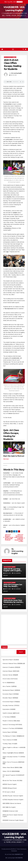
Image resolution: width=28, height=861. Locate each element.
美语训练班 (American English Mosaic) (13, 820)
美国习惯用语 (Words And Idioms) (12, 803)
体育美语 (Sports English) (10, 784)
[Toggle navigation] (13, 49)
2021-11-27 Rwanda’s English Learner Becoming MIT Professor (9, 537)
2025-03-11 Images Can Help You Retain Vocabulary (12, 586)
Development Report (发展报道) (11, 690)
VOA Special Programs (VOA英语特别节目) (13, 775)
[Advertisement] (14, 33)
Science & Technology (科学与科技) (12, 724)
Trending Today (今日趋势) (10, 743)
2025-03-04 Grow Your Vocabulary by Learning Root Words (13, 602)
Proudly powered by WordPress (9, 849)
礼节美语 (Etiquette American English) (13, 799)
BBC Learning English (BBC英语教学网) (14, 857)
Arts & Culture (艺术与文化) (10, 678)
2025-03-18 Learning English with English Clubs (11, 570)
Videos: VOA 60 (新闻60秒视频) (11, 771)
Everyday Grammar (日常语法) (11, 705)
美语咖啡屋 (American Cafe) (10, 811)
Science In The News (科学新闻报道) (13, 728)
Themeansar (14, 850)
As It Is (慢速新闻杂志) (9, 682)
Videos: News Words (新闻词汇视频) (12, 767)
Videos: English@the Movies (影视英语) (13, 753)
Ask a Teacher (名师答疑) (10, 686)
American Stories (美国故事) (10, 675)
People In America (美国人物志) (11, 720)
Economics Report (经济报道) (11, 694)
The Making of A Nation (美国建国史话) (13, 736)
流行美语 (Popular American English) (13, 795)
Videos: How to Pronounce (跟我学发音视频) (13, 762)
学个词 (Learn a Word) (9, 792)
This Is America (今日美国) (10, 740)
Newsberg (22, 849)
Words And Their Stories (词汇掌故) (12, 780)
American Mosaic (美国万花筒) (11, 671)
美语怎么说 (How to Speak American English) (13, 815)
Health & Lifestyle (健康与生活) (11, 713)
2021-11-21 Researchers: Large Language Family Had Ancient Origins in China (18, 538)
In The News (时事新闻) (9, 717)
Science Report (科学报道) (10, 732)
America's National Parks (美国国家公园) (14, 663)
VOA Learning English (16, 73)
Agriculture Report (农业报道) (11, 659)
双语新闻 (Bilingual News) (10, 788)
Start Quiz (6, 459)
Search (4, 647)
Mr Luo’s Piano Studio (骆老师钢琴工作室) (14, 854)
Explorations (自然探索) (9, 709)
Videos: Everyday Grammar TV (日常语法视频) (14, 757)
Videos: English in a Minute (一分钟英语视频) (14, 748)
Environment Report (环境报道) (11, 701)
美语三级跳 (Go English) (9, 807)
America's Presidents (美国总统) (11, 667)
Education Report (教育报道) (10, 57)
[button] (23, 49)
